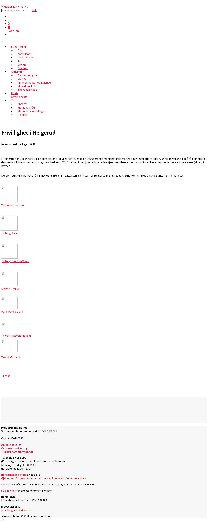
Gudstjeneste (26, 57)
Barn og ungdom (28, 75)
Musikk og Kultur (28, 86)
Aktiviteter (17, 72)
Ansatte (22, 104)
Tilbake (5, 376)
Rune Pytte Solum (12, 311)
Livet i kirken (19, 47)
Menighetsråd (26, 107)
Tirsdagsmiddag (27, 89)
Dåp (20, 50)
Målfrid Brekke (11, 289)
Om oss (15, 100)
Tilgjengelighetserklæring (17, 451)
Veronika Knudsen (12, 205)
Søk (34, 10)
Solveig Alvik (9, 233)
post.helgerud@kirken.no (16, 510)
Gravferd (23, 68)
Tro (20, 61)
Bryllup (22, 64)
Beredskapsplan (11, 444)
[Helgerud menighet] (14, 6)
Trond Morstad (10, 357)
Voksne (22, 79)
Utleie (14, 93)
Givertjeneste (19, 97)
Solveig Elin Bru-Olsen (15, 261)
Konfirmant (24, 54)
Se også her (8, 490)
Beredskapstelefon (13, 475)
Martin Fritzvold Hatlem (16, 335)
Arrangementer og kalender (35, 82)
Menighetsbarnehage (31, 111)
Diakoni (22, 114)
